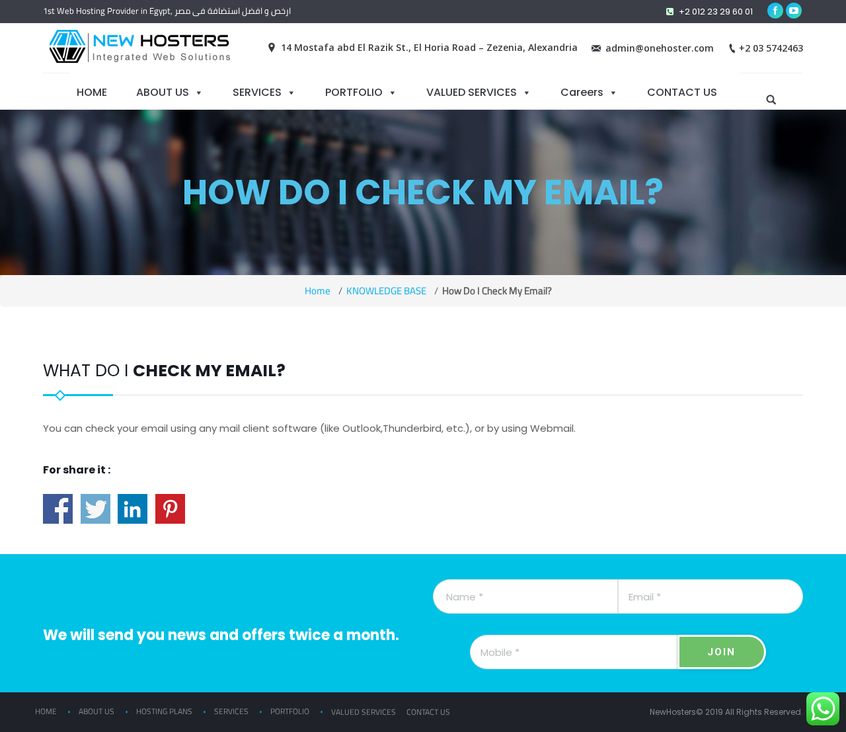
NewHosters (673, 711)
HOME (92, 92)
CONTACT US (682, 92)
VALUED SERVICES (471, 92)
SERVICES (257, 92)
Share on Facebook (58, 509)
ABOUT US (162, 92)
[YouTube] (794, 11)
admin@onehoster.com (659, 48)
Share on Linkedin (132, 509)
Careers (581, 92)
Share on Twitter (95, 509)
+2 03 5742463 (771, 48)
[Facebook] (775, 11)
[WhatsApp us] (822, 708)
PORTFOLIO (354, 92)
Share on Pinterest (170, 509)
